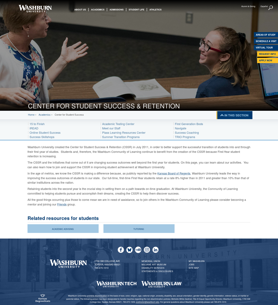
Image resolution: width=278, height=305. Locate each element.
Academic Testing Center (118, 124)
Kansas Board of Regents (173, 173)
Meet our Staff (111, 128)
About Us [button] (80, 9)
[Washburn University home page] (35, 8)
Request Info (267, 54)
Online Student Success (45, 132)
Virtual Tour (264, 47)
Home (31, 114)
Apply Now (265, 60)
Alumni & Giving (248, 6)
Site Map (194, 267)
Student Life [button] (136, 9)
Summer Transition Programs (121, 137)
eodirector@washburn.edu (147, 302)
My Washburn (196, 261)
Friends (62, 204)
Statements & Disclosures (157, 271)
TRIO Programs (185, 137)
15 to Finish (37, 124)
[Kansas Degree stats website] (43, 299)
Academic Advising (63, 229)
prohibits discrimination (97, 295)
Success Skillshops (42, 137)
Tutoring (138, 229)
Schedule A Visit (266, 41)
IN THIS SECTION (236, 115)
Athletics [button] (155, 9)
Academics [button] (97, 9)
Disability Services (153, 267)
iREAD (34, 128)
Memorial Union (151, 261)
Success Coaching (187, 132)
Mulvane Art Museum (154, 264)
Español (264, 6)
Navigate (180, 128)
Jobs (191, 264)
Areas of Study (265, 34)
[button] (270, 7)
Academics (45, 114)
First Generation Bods (189, 124)
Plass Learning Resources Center (123, 132)
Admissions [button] (117, 9)
